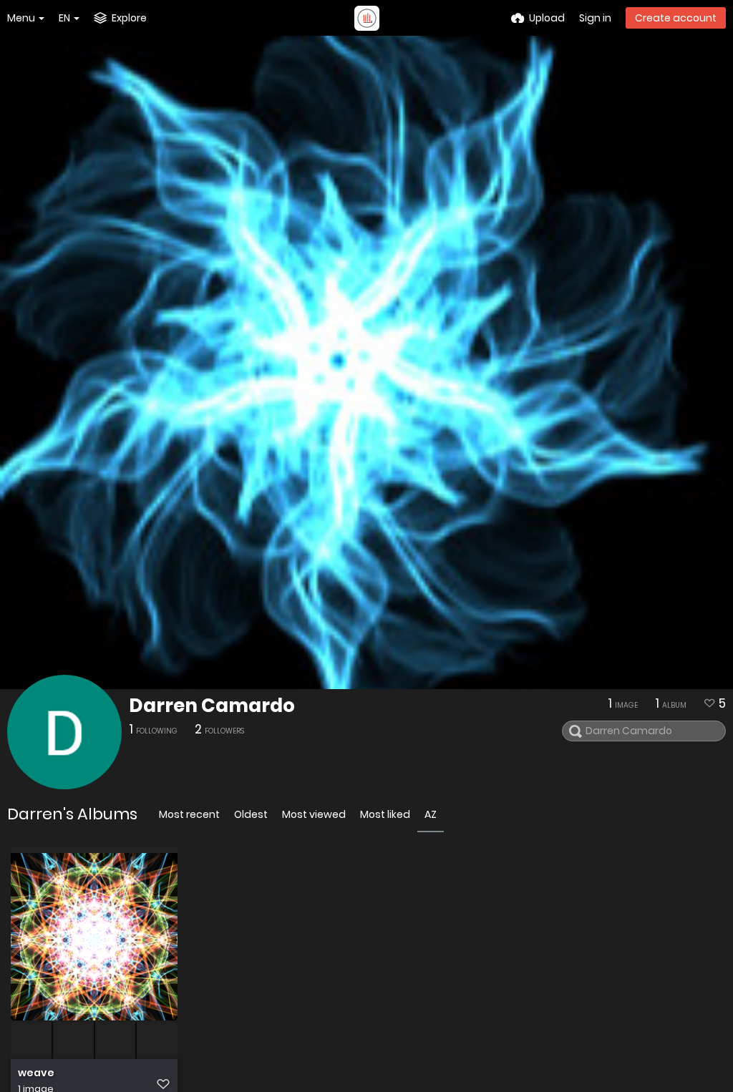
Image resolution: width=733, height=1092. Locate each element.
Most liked (385, 814)
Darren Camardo (212, 705)
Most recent (189, 814)
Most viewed (314, 814)
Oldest (251, 814)
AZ (430, 814)
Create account (676, 18)
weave (36, 1073)
